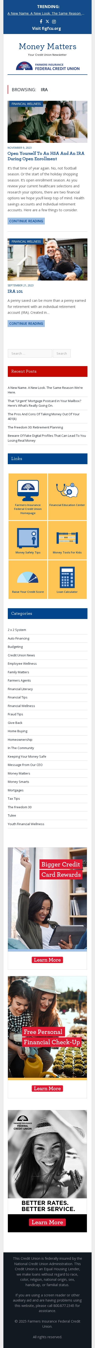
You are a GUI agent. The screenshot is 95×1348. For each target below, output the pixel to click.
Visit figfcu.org (46, 28)
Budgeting (15, 646)
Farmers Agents (19, 680)
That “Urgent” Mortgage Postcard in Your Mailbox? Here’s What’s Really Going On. (44, 403)
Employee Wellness (22, 663)
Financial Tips (18, 697)
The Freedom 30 (19, 807)
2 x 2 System (17, 630)
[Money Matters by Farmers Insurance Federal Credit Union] (47, 64)
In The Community (21, 748)
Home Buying (17, 731)
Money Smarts (18, 781)
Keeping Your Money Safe (27, 756)
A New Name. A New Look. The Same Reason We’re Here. (49, 13)
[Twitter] (47, 22)
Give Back (15, 722)
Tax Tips (14, 798)
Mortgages (16, 790)
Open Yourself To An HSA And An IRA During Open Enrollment (46, 156)
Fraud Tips (15, 714)
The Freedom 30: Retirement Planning (35, 427)
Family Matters (18, 672)
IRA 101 (15, 291)
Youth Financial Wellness (26, 824)
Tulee (12, 815)
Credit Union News (21, 655)
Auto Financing (18, 638)
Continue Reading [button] (26, 221)
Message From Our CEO (25, 765)
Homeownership (20, 739)
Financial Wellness (26, 104)
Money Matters (19, 773)
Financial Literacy (20, 689)
